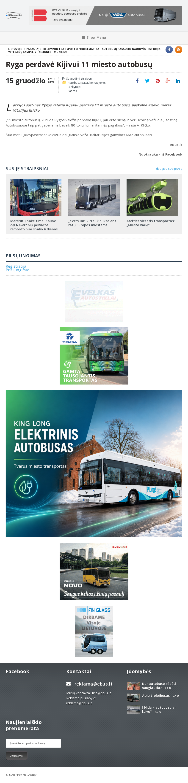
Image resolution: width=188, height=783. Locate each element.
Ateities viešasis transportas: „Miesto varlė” (151, 223)
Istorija (154, 49)
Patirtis (72, 91)
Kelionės (45, 52)
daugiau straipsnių (169, 169)
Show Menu (96, 37)
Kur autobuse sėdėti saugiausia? (159, 685)
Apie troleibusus (155, 695)
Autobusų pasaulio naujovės (124, 49)
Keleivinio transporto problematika (71, 49)
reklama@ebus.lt (93, 684)
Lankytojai (74, 87)
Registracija (16, 266)
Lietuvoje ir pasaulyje (24, 49)
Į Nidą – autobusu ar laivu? (159, 709)
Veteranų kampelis (22, 52)
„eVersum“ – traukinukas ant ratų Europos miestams (92, 223)
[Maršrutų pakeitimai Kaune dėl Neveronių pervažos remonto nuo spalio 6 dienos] (35, 180)
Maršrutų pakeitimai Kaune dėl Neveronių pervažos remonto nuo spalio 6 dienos (34, 225)
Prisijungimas (18, 269)
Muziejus (60, 52)
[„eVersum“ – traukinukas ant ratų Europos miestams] (94, 180)
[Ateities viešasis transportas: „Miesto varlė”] (152, 180)
